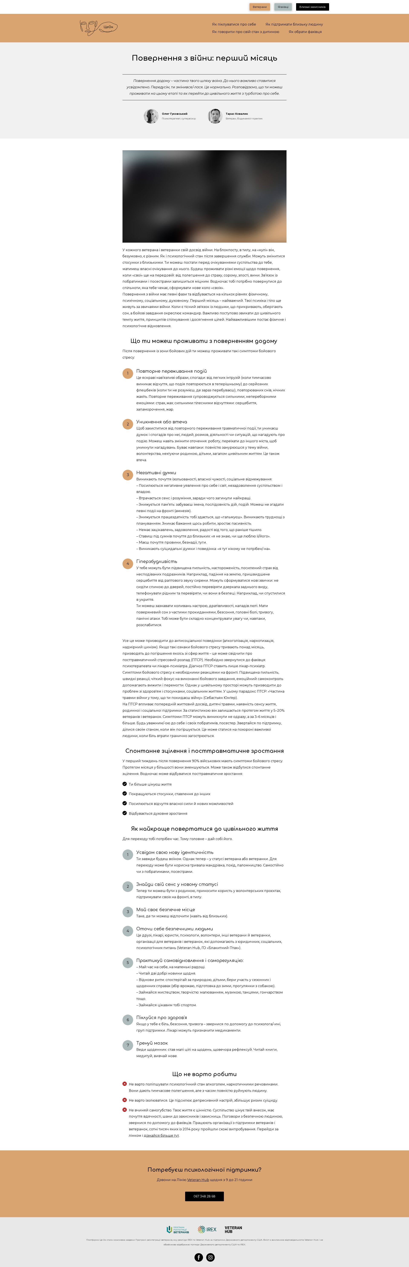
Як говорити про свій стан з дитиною (245, 32)
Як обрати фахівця (305, 32)
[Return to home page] (204, 1229)
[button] (259, 7)
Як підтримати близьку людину (294, 24)
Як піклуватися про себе (234, 24)
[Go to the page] (99, 28)
